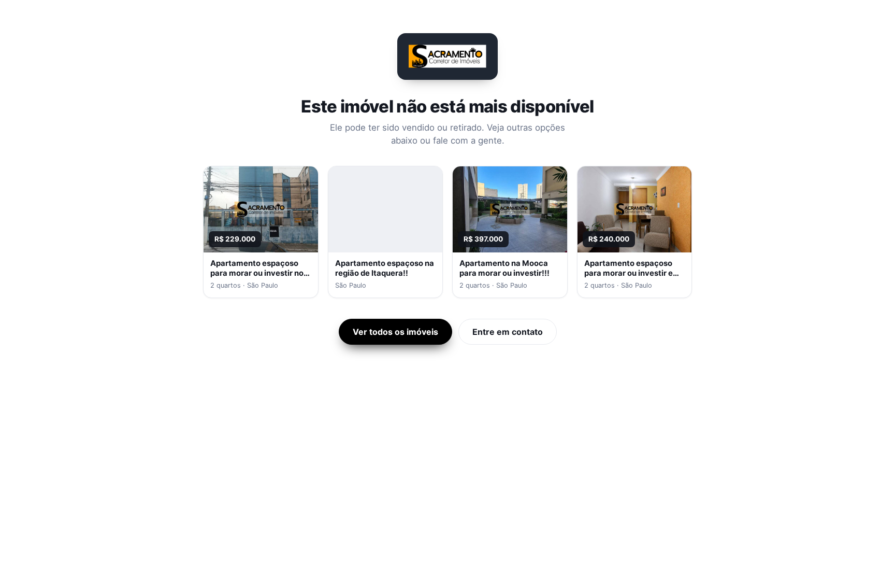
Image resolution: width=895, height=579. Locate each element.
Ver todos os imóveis (395, 332)
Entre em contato (507, 332)
